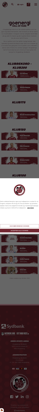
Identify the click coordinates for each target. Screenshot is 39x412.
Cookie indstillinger (6, 221)
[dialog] (19, 206)
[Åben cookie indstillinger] (2, 410)
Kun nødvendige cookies (19, 226)
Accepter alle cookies (19, 230)
